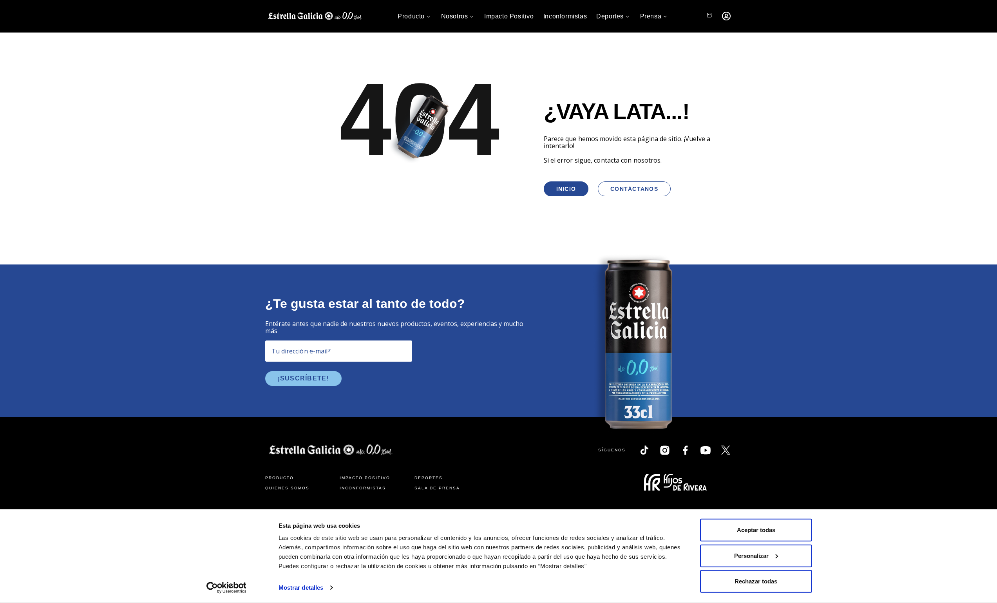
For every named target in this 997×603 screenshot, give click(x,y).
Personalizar (751, 555)
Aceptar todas (756, 530)
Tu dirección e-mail (301, 351)
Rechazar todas (756, 581)
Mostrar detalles (301, 587)
